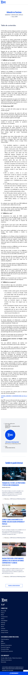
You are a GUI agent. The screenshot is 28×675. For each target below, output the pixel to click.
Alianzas (3, 624)
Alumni (2, 626)
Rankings (3, 622)
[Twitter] (11, 20)
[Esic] (6, 599)
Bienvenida (3, 610)
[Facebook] (12, 20)
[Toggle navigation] (26, 2)
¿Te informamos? (14, 673)
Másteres (3, 643)
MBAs (2, 641)
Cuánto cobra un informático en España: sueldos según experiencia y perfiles (13, 521)
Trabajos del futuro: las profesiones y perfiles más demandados (13, 484)
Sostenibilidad (4, 620)
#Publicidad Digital (10, 447)
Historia (3, 612)
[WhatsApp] (15, 20)
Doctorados (3, 662)
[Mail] (16, 20)
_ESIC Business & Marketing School (12, 442)
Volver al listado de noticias (14, 585)
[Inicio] (3, 2)
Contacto (3, 628)
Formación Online (5, 649)
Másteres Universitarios (6, 645)
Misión (2, 614)
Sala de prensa (4, 630)
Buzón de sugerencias (15, 668)
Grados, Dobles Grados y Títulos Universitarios (11, 658)
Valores (2, 618)
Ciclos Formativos (5, 639)
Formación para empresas (7, 651)
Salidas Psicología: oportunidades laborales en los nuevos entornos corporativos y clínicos (13, 560)
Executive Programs (5, 647)
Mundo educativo (6, 487)
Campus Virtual (4, 632)
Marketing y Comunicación (11, 14)
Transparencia (4, 616)
